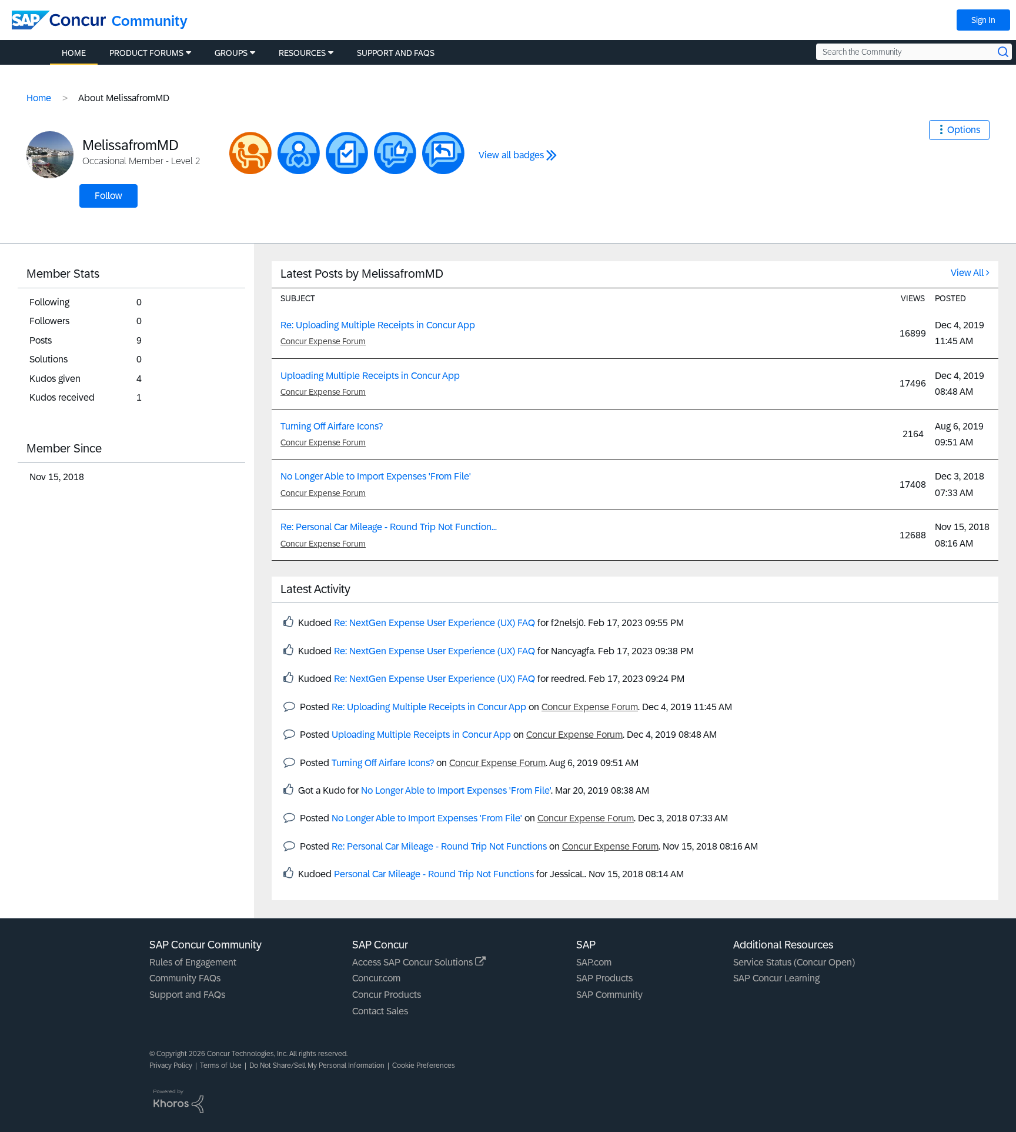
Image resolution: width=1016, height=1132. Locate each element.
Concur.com (376, 978)
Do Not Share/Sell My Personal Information (317, 1065)
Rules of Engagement (192, 962)
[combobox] (914, 52)
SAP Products (604, 978)
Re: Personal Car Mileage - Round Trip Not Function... (388, 527)
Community (150, 21)
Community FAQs (184, 978)
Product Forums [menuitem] (146, 53)
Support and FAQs (187, 995)
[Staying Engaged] (299, 153)
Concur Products (386, 995)
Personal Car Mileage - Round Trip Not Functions (434, 874)
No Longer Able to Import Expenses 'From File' (375, 476)
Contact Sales (380, 1011)
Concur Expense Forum (323, 341)
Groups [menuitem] (231, 53)
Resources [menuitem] (302, 53)
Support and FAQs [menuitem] (396, 53)
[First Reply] (443, 153)
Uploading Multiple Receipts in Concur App (370, 376)
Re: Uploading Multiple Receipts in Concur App (377, 325)
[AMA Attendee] (250, 153)
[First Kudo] (395, 153)
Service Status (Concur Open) (794, 962)
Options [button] (963, 130)
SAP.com (593, 962)
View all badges (511, 155)
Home (38, 98)
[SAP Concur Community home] (59, 20)
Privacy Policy (170, 1065)
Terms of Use (221, 1065)
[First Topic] (347, 153)
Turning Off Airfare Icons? (331, 426)
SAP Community (609, 995)
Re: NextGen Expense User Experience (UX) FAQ (434, 623)
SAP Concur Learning (776, 978)
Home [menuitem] (74, 53)
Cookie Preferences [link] (423, 1065)
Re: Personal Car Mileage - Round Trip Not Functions (439, 846)
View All (967, 273)
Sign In (983, 20)
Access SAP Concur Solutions (413, 962)
